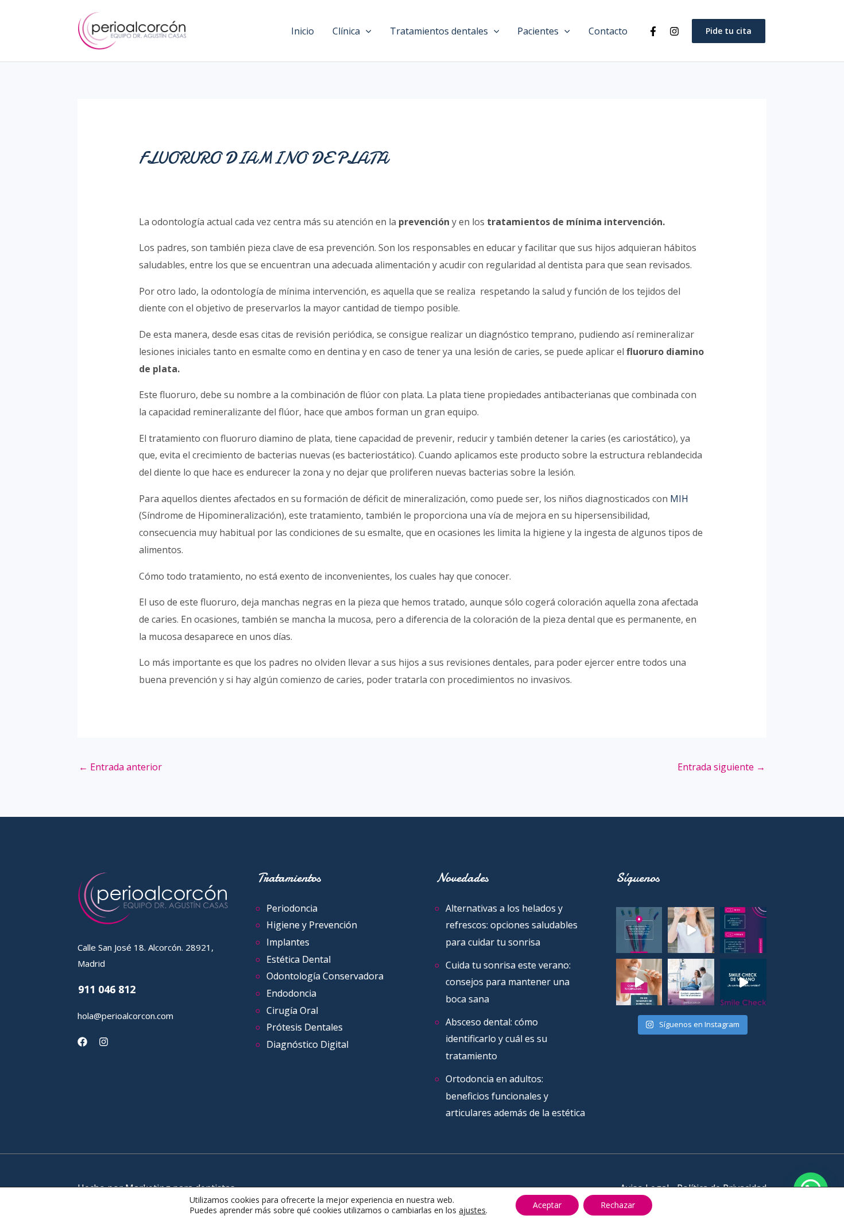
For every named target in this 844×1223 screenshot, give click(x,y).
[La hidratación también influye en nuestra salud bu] (691, 930)
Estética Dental (298, 959)
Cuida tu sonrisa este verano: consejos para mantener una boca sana (508, 982)
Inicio (302, 31)
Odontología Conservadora (325, 976)
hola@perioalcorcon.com (125, 1015)
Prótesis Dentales (304, 1027)
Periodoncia (292, 908)
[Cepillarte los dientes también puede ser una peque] (639, 982)
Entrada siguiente (721, 767)
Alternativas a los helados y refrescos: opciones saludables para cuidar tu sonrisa (512, 925)
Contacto (608, 31)
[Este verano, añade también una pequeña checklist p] (743, 982)
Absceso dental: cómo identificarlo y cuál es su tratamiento (496, 1039)
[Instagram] (674, 31)
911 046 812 (106, 989)
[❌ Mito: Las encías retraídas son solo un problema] (743, 930)
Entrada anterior (120, 767)
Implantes (287, 942)
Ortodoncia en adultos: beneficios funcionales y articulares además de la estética (515, 1095)
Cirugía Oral (292, 1010)
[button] (365, 31)
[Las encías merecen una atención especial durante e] (691, 982)
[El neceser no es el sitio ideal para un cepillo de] (639, 930)
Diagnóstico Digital (307, 1044)
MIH (679, 498)
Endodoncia (291, 993)
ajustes (472, 1210)
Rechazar (618, 1204)
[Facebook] (653, 31)
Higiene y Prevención (311, 925)
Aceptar (547, 1204)
